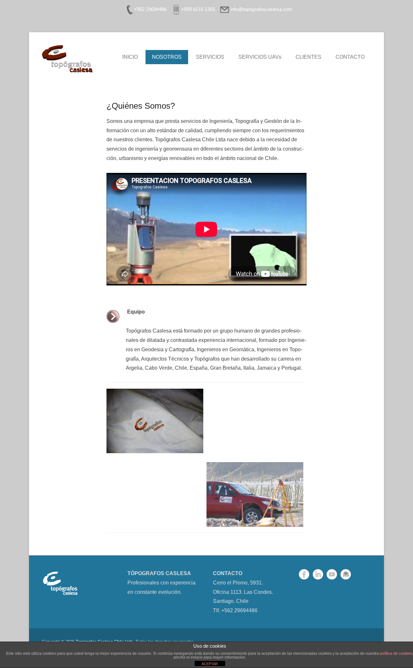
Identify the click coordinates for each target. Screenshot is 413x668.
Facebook (304, 574)
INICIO (130, 57)
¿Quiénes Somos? (140, 106)
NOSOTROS (167, 57)
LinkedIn (318, 574)
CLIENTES (308, 57)
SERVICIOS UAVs (259, 57)
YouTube (332, 574)
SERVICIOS (210, 57)
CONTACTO (350, 57)
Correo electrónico (345, 574)
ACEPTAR (210, 664)
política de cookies (396, 653)
